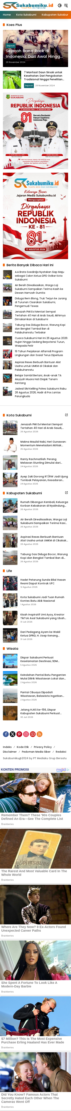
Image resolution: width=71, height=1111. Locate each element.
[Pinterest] (19, 734)
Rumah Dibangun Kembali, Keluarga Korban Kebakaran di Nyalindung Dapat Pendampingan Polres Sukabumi (44, 503)
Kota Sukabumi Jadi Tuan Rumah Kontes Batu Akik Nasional (42, 599)
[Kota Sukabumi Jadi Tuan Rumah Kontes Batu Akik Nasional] (10, 600)
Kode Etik (23, 747)
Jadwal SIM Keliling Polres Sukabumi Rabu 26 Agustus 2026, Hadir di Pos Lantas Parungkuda (40, 392)
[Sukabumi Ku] (28, 5)
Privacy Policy (43, 747)
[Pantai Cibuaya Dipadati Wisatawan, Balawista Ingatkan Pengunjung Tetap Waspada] (10, 695)
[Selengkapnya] (66, 415)
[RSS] (39, 734)
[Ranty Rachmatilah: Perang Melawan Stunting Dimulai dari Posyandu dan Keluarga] (10, 462)
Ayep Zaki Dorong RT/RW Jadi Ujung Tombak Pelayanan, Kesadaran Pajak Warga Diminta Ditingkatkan (44, 478)
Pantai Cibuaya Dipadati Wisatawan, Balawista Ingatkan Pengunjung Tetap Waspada (41, 694)
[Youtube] (33, 734)
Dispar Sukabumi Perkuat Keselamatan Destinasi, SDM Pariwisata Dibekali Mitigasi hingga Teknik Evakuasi (43, 659)
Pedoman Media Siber (36, 752)
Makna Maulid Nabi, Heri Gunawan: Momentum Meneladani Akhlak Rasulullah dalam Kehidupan (43, 443)
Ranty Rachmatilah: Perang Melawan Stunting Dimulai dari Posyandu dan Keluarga (40, 461)
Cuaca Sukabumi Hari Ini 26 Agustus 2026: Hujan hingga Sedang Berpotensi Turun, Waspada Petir (41, 342)
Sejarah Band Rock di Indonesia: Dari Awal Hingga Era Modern (34, 53)
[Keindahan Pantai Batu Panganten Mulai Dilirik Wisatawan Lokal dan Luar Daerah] (10, 678)
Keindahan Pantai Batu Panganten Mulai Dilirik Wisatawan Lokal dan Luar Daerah (43, 676)
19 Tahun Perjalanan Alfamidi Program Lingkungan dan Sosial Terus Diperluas (39, 353)
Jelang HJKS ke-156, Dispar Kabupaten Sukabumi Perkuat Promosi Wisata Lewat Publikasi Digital (41, 711)
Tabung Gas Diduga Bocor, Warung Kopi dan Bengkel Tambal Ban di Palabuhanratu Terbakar (40, 328)
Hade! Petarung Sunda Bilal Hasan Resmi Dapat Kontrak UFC (43, 581)
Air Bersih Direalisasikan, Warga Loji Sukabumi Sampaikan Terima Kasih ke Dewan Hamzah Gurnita (39, 289)
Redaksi (61, 752)
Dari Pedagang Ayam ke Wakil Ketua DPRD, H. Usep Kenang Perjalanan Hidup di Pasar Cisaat (42, 633)
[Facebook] (6, 734)
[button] (60, 5)
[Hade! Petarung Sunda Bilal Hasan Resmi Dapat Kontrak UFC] (10, 583)
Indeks (7, 747)
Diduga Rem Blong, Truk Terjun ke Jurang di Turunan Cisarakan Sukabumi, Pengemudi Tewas (41, 302)
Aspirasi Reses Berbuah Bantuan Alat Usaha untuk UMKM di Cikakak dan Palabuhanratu (38, 366)
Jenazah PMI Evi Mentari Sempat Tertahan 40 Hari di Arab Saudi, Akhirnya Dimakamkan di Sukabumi (40, 315)
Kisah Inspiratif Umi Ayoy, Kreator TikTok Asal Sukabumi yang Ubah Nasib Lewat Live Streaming (42, 616)
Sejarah (11, 45)
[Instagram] (26, 734)
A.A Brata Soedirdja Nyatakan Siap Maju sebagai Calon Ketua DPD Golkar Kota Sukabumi (39, 275)
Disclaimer (10, 752)
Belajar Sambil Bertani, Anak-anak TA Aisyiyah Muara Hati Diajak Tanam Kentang (38, 379)
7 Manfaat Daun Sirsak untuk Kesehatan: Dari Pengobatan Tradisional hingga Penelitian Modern (43, 77)
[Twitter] (12, 734)
